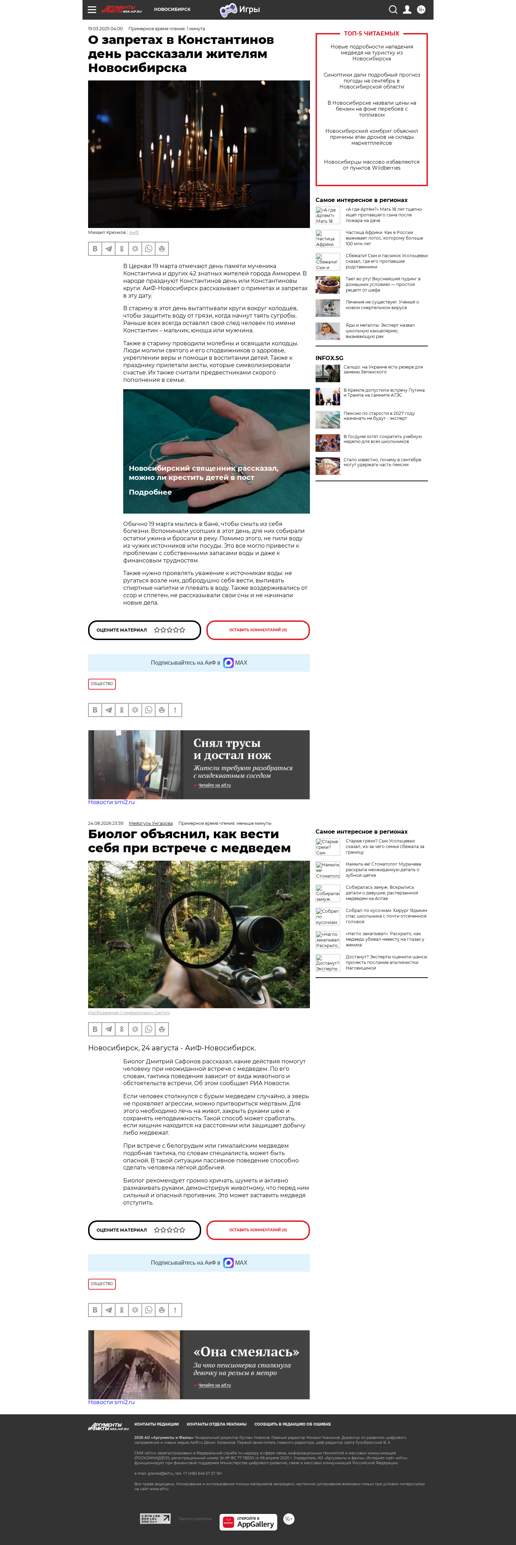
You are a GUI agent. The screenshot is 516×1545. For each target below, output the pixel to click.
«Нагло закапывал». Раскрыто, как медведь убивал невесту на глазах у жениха (385, 939)
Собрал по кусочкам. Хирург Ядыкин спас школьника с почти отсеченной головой (386, 916)
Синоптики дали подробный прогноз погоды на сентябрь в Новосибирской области (372, 81)
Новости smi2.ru (111, 802)
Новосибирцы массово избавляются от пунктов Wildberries (371, 165)
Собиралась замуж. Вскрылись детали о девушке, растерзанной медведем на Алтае (382, 893)
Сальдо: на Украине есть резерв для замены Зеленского (383, 369)
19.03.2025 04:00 (105, 28)
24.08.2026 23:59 (105, 823)
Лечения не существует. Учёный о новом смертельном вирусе (382, 304)
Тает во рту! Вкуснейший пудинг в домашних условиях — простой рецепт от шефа (383, 284)
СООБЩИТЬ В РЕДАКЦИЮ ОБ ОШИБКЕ (292, 1424)
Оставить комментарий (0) (258, 630)
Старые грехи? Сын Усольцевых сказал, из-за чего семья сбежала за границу (385, 846)
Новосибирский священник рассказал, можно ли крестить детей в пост (203, 473)
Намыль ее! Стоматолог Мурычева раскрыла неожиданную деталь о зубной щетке (383, 869)
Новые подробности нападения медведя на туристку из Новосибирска (372, 53)
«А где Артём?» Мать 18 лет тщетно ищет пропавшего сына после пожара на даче (384, 215)
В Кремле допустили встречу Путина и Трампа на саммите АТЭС (384, 393)
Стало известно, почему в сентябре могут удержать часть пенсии (382, 462)
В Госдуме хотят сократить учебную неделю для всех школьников (383, 439)
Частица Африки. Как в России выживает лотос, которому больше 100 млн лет (384, 238)
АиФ (134, 232)
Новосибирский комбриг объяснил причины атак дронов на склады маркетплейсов (371, 137)
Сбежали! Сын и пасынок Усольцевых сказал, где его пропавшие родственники (387, 261)
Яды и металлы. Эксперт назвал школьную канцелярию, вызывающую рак (380, 330)
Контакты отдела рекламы (216, 1424)
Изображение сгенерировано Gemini (129, 1012)
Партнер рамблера (195, 1519)
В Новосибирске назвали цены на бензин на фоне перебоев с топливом (372, 109)
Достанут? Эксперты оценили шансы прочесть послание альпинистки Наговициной (386, 962)
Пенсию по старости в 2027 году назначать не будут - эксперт (379, 416)
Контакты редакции (156, 1424)
